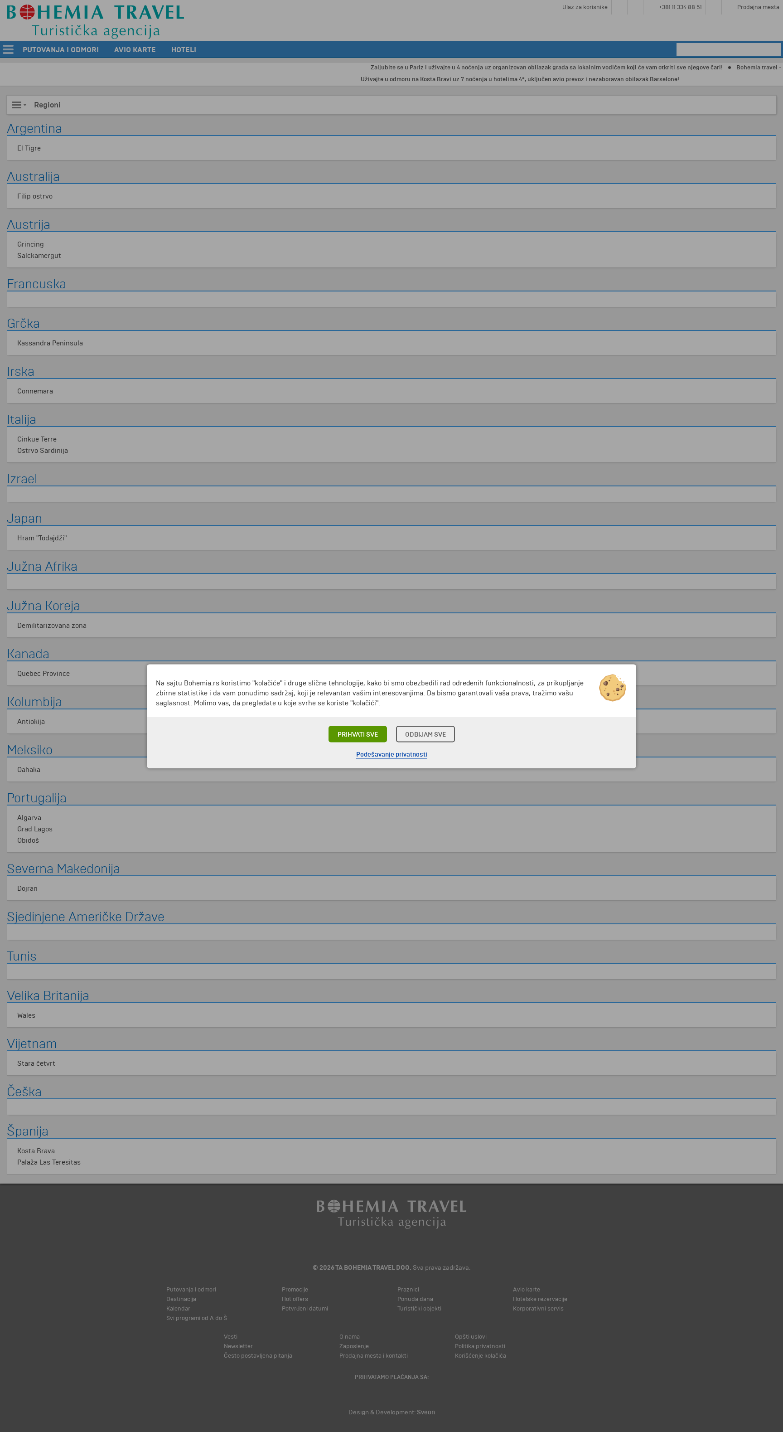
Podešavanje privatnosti (391, 754)
